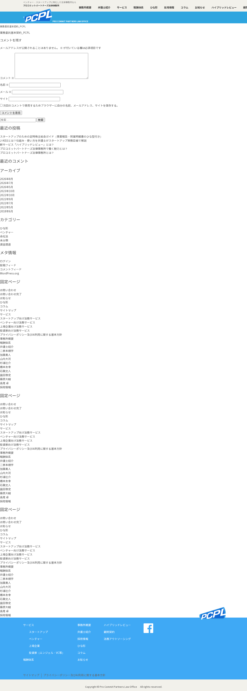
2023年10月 (7, 191)
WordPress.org (9, 273)
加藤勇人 (5, 355)
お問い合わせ (8, 290)
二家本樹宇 (7, 351)
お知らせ (200, 7)
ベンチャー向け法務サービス (17, 322)
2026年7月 (6, 183)
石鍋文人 (5, 371)
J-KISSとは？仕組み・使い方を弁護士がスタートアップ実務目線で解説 (43, 140)
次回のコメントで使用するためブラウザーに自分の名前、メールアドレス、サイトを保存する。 (61, 105)
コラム (184, 7)
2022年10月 (7, 195)
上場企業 (34, 646)
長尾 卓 (4, 383)
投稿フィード (8, 265)
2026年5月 (6, 187)
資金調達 (5, 244)
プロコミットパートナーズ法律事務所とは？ (27, 153)
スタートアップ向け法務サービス (20, 318)
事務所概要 (85, 7)
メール (5, 92)
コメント (7, 78)
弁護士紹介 (104, 7)
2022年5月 (6, 207)
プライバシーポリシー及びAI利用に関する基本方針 (31, 334)
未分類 (4, 240)
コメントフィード (11, 269)
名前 (4, 85)
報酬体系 (139, 7)
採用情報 (169, 7)
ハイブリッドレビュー (224, 7)
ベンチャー (7, 232)
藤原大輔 (5, 379)
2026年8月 (6, 179)
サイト (4, 99)
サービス (122, 7)
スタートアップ (38, 632)
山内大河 (5, 359)
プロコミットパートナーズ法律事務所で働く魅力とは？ (34, 148)
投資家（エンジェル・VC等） (47, 653)
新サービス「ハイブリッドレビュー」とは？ (27, 144)
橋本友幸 (5, 367)
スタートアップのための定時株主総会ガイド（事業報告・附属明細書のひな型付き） (51, 136)
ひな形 (154, 7)
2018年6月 (6, 211)
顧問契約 (109, 632)
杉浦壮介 (5, 363)
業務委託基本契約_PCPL (15, 32)
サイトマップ (8, 310)
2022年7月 (6, 203)
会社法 (4, 236)
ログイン (5, 261)
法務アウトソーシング (117, 639)
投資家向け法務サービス (15, 330)
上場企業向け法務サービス (16, 326)
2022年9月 (6, 199)
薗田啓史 (5, 375)
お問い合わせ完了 (11, 294)
